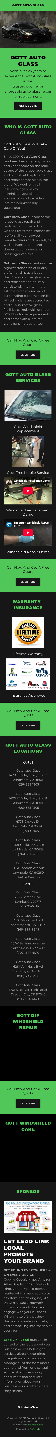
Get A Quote (28, 106)
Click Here (28, 354)
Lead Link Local (34, 1424)
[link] (28, 5)
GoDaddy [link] (35, 1429)
